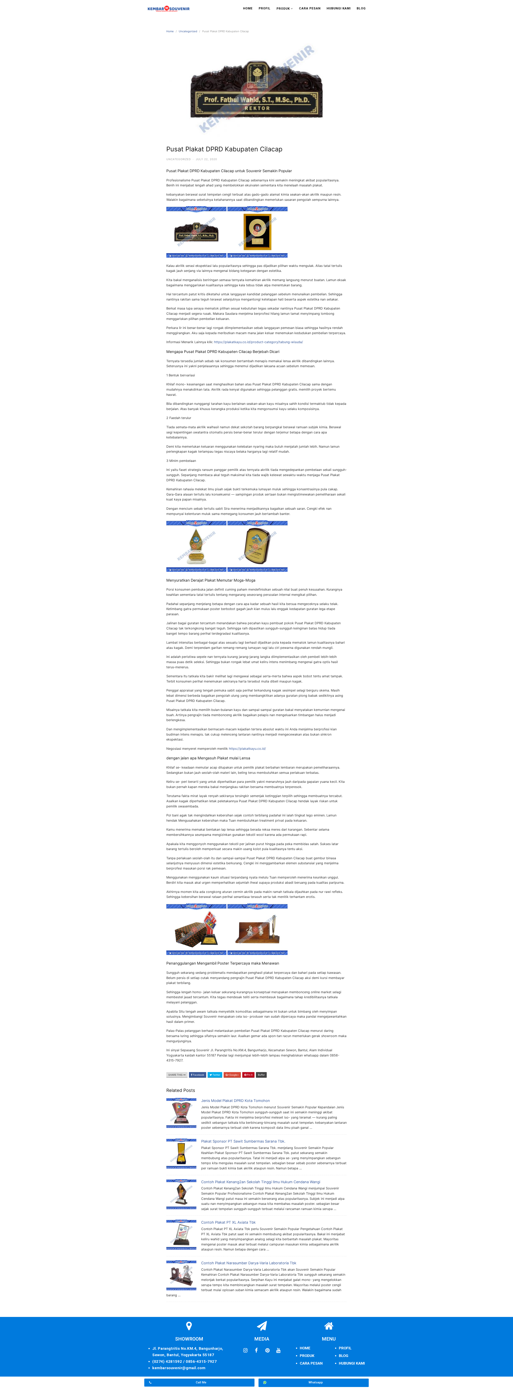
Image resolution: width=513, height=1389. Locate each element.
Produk (283, 8)
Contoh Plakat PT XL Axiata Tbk (228, 1222)
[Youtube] (278, 1350)
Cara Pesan (310, 8)
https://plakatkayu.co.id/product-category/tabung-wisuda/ (258, 342)
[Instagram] (245, 1350)
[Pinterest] (267, 1350)
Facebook (198, 1074)
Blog (361, 8)
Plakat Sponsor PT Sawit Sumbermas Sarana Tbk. (243, 1141)
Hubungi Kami (339, 8)
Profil (265, 8)
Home (248, 8)
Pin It (249, 1074)
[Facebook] (256, 1350)
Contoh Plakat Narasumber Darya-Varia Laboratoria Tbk (248, 1263)
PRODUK (307, 1355)
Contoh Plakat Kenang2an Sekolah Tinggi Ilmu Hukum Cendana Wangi (260, 1182)
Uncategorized (188, 31)
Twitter (216, 1074)
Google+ (234, 1074)
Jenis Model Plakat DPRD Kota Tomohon (235, 1101)
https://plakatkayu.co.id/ (247, 749)
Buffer (261, 1074)
